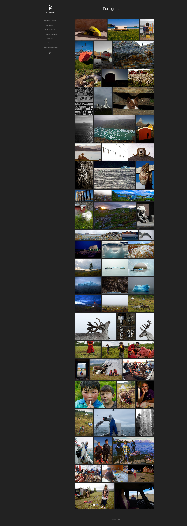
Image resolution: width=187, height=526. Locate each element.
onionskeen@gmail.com (50, 47)
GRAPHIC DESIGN (50, 20)
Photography (50, 25)
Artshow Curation (50, 34)
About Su (50, 38)
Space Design (50, 29)
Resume (50, 43)
